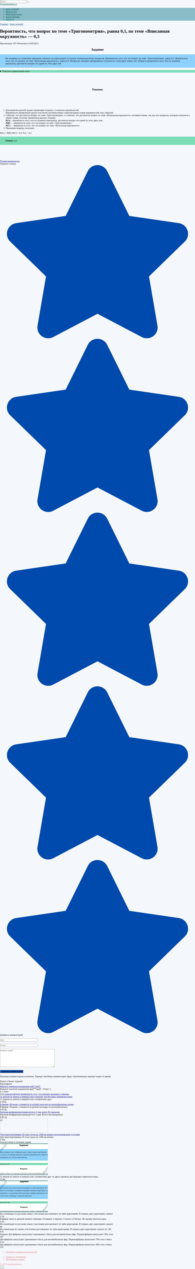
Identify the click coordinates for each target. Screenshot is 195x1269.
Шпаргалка (11, 11)
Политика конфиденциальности (21, 1252)
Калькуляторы (13, 17)
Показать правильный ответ (16, 71)
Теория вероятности (10, 161)
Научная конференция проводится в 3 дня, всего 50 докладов (30, 1112)
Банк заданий (12, 9)
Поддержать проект (15, 1259)
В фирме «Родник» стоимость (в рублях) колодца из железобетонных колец (37, 1104)
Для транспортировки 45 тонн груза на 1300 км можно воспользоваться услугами (40, 1134)
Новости (10, 19)
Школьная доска (14, 14)
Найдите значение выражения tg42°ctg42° (20, 1086)
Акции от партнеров (16, 1257)
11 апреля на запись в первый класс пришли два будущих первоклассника (36, 1096)
